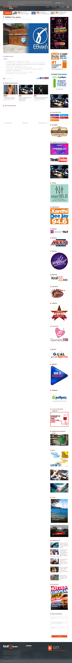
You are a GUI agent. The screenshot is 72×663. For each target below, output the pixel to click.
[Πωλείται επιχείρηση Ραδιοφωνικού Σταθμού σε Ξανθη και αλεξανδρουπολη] (25, 99)
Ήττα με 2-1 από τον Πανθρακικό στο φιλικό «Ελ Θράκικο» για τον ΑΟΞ (63, 577)
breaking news (8, 13)
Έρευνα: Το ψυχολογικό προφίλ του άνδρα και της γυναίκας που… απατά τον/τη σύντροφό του (64, 570)
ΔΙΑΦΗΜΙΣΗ (61, 6)
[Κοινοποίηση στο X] (42, 78)
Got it (63, 2)
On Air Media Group (21, 661)
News (19, 12)
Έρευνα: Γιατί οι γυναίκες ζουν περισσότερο (61, 13)
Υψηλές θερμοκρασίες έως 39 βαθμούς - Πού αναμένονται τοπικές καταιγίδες (58, 517)
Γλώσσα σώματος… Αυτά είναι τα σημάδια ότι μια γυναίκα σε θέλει (9, 98)
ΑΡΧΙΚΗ (47, 6)
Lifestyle (5, 95)
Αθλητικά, (7, 78)
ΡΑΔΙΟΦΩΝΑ (54, 6)
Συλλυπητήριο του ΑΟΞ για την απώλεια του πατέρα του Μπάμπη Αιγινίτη (41, 98)
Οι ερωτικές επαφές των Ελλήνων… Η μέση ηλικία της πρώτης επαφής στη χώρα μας (64, 545)
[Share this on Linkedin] (48, 78)
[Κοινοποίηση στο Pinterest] (46, 78)
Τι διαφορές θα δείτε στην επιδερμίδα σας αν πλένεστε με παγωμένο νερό (42, 14)
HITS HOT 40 (58, 12)
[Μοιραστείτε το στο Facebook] (40, 78)
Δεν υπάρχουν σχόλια (27, 19)
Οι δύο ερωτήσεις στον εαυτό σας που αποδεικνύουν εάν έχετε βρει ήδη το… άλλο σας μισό (64, 562)
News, (11, 78)
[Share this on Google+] (44, 78)
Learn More (58, 2)
